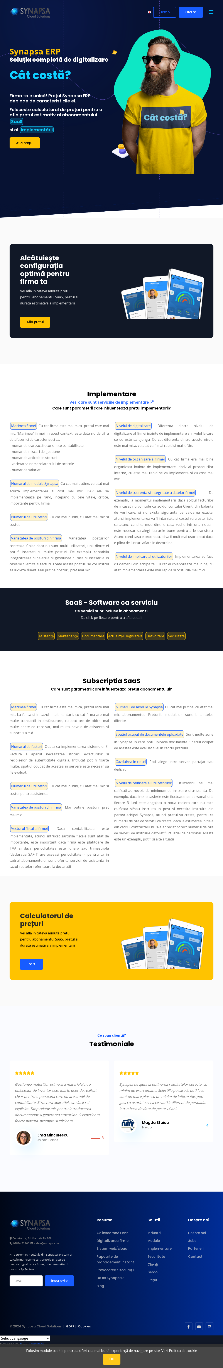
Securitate (176, 636)
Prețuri (152, 1280)
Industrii (154, 1233)
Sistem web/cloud (112, 1248)
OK (111, 1359)
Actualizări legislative (125, 636)
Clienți (152, 1264)
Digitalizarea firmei (113, 1240)
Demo (165, 12)
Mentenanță (68, 636)
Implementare (159, 1248)
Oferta (190, 12)
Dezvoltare (155, 636)
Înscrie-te (59, 1280)
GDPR (70, 1326)
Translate (36, 1344)
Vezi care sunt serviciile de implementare (109, 402)
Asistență (46, 636)
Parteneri (196, 1248)
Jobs (192, 1240)
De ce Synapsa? (110, 1278)
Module (153, 1240)
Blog (100, 1286)
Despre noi (197, 1233)
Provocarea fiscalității (115, 1270)
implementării (37, 130)
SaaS (16, 121)
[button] (211, 12)
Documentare (93, 636)
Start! (31, 964)
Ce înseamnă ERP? (112, 1233)
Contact (195, 1256)
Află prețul (24, 143)
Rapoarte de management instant (115, 1259)
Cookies (84, 1326)
